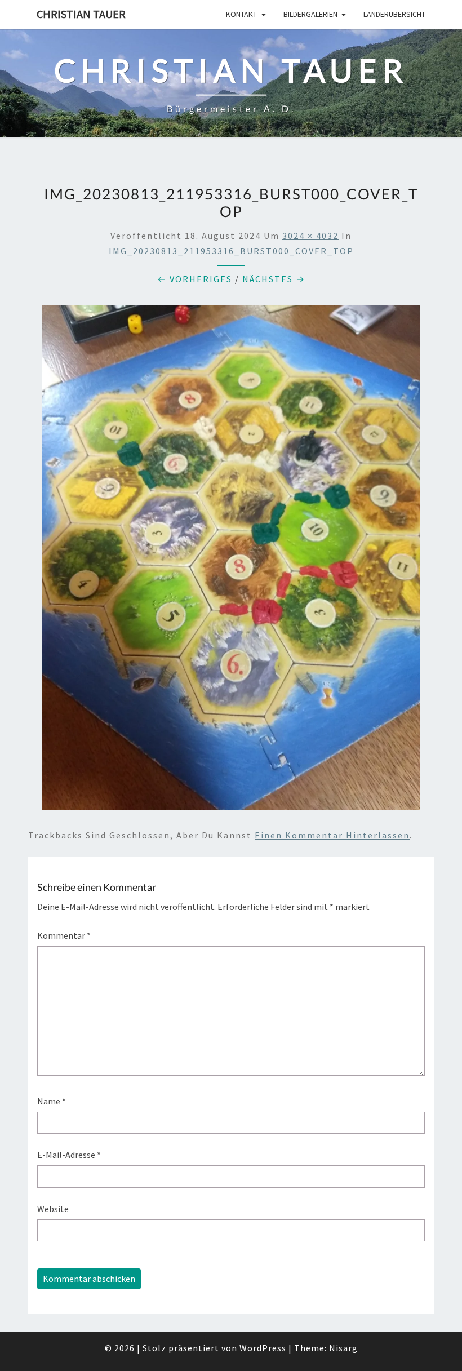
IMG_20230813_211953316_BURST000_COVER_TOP (231, 250)
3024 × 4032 (310, 235)
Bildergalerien (310, 14)
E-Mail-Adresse (69, 1154)
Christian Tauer (81, 14)
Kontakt (241, 14)
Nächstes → (273, 279)
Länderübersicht (394, 14)
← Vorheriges (194, 279)
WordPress (262, 1348)
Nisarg (343, 1348)
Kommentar (64, 935)
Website (53, 1208)
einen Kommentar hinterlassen (332, 835)
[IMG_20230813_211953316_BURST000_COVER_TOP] (231, 560)
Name (51, 1101)
